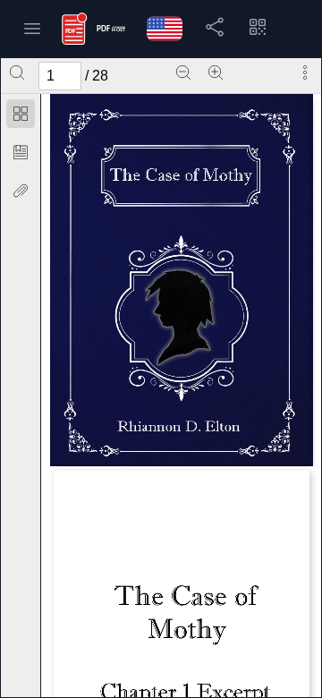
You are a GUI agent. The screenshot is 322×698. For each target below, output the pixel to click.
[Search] (17, 72)
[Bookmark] (20, 152)
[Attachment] (20, 190)
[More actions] (305, 72)
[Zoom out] (183, 72)
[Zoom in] (215, 72)
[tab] (20, 117)
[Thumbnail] (20, 113)
